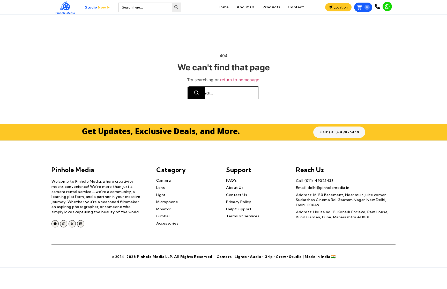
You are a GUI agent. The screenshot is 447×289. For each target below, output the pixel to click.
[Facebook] (55, 223)
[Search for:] (223, 92)
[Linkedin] (80, 223)
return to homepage (239, 79)
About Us (246, 7)
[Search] (196, 93)
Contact (296, 7)
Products (271, 7)
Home (223, 7)
